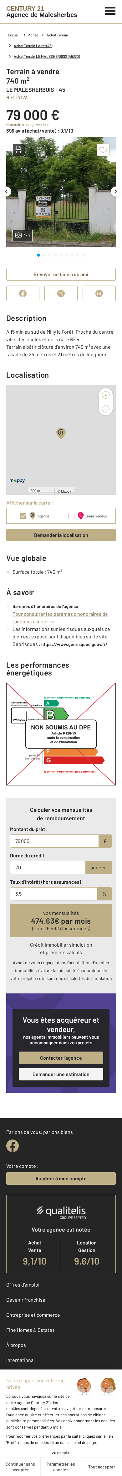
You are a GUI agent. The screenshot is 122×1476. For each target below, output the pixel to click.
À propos (16, 1345)
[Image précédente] (6, 192)
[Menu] (110, 10)
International (20, 1360)
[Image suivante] (116, 192)
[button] (19, 150)
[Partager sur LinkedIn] (99, 293)
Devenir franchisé (25, 1300)
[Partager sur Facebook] (22, 293)
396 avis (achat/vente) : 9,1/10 (39, 131)
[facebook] (12, 1146)
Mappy (66, 491)
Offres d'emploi (22, 1284)
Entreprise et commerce (33, 1315)
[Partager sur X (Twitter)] (61, 293)
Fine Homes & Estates (30, 1330)
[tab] (38, 255)
